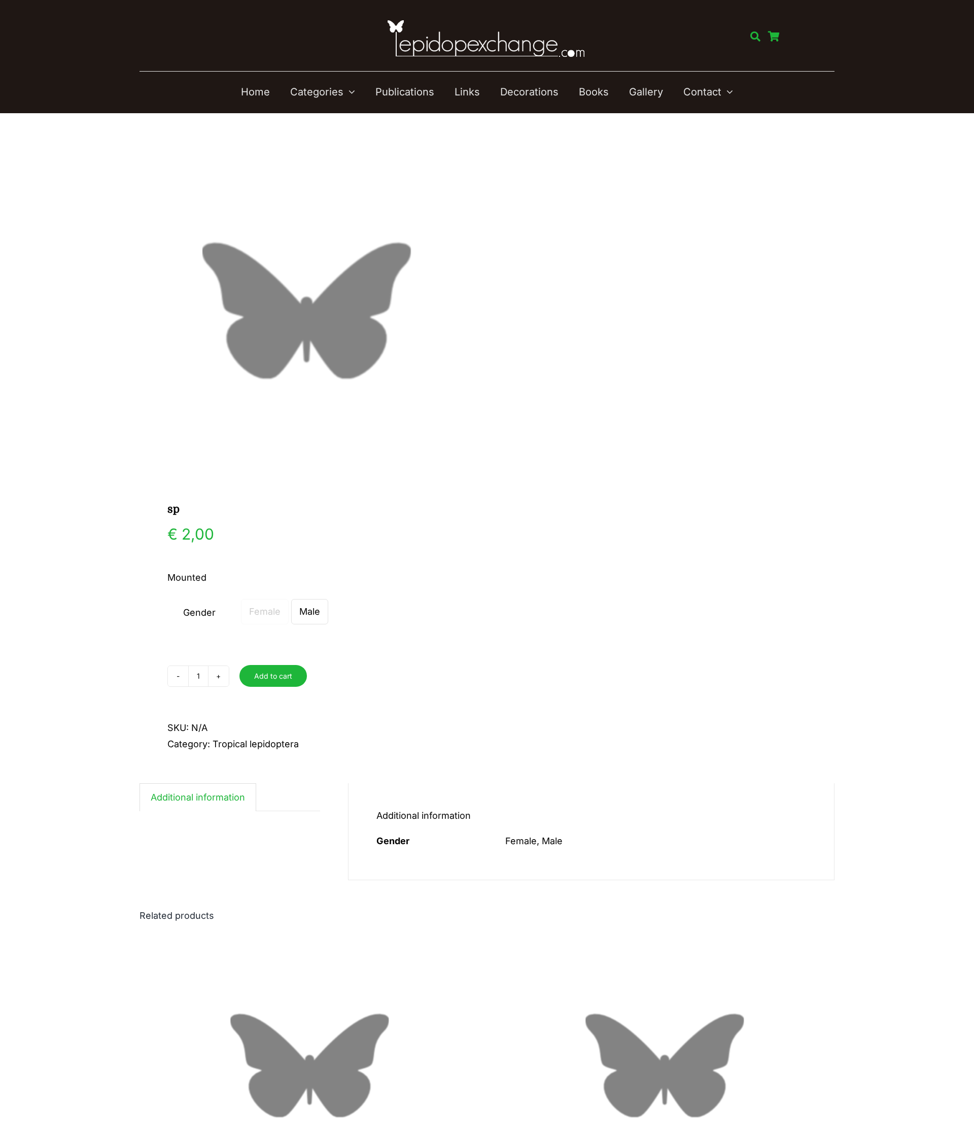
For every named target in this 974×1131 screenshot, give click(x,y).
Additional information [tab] (198, 797)
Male (309, 611)
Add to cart (273, 676)
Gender (199, 612)
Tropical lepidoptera (256, 744)
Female (265, 611)
